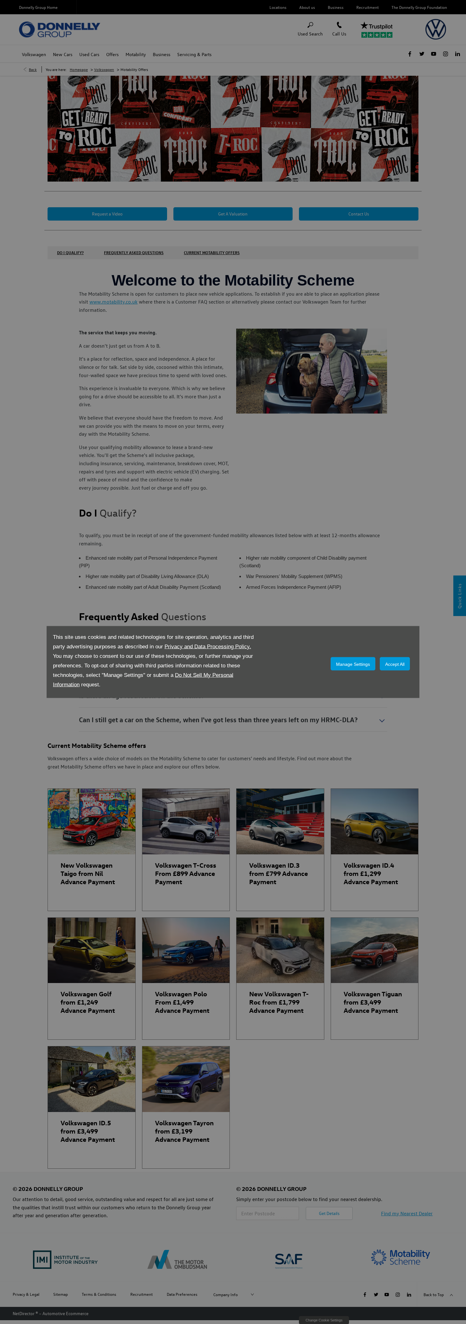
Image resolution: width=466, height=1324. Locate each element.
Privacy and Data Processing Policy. (208, 647)
